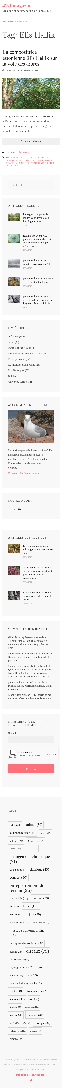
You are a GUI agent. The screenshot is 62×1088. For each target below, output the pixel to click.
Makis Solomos (19, 922)
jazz (35, 914)
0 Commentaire (30, 70)
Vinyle (14, 1023)
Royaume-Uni (37, 991)
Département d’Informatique (23, 653)
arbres (15, 158)
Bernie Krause (35, 841)
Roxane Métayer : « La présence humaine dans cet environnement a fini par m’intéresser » (37, 240)
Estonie (24, 160)
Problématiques (16, 370)
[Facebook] (9, 509)
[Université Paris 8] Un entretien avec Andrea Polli (37, 262)
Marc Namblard (41, 923)
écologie (42, 1023)
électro (16, 1038)
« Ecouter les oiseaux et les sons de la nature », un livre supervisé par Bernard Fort (28, 644)
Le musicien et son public (21, 364)
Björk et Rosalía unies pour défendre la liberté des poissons (30, 657)
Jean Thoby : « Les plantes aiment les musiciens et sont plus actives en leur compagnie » (37, 572)
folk (14, 906)
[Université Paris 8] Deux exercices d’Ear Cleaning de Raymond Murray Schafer (37, 300)
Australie (45, 833)
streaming (15, 1007)
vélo (26, 1023)
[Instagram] (14, 509)
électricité (35, 1031)
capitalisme (31, 849)
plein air (16, 975)
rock (16, 991)
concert (18, 877)
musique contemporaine (31, 163)
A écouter (23, 152)
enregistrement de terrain (27, 888)
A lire (11, 342)
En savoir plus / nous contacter (24, 473)
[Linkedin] (19, 509)
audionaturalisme (23, 832)
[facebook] (31, 1080)
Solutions (13, 376)
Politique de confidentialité (31, 1074)
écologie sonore (18, 1031)
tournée (16, 1015)
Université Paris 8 (17, 381)
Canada (15, 849)
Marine (12, 694)
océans (16, 951)
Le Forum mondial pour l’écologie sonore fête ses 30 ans (38, 549)
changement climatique (30, 859)
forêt (30, 906)
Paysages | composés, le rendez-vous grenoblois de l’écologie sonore (37, 218)
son (34, 999)
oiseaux (37, 951)
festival (40, 898)
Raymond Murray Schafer (26, 983)
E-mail (12, 733)
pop (32, 975)
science (17, 999)
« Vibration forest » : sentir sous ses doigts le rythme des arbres (38, 596)
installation (17, 914)
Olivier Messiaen (19, 959)
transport (35, 1015)
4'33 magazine (17, 5)
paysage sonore (21, 967)
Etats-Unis (19, 898)
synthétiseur (32, 1007)
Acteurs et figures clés (19, 347)
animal (33, 824)
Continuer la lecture (31, 141)
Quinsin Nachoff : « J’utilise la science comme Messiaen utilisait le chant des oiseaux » (30, 673)
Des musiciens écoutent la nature (25, 353)
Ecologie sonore (16, 359)
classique (39, 869)
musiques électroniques (26, 943)
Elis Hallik (28, 158)
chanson (17, 869)
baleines (16, 841)
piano (43, 967)
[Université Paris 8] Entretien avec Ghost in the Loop (38, 280)
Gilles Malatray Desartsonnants (24, 637)
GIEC (33, 160)
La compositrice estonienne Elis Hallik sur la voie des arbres (29, 58)
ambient (15, 825)
